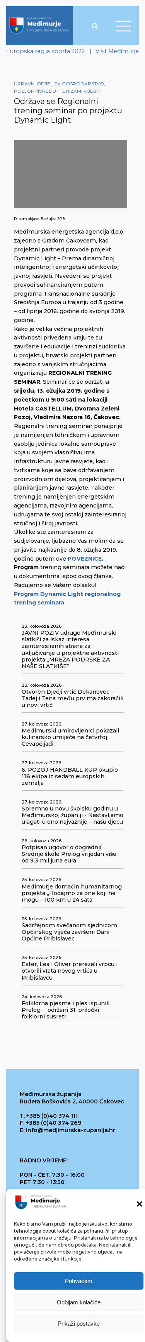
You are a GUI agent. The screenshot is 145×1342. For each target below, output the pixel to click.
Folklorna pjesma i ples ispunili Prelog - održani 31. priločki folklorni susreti (65, 1010)
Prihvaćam (78, 1281)
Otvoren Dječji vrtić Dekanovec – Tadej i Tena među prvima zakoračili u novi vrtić (72, 698)
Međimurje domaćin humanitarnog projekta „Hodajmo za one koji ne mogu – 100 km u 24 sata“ (72, 893)
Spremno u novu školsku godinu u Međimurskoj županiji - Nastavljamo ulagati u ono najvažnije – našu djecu (72, 815)
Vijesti (92, 91)
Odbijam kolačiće (79, 1302)
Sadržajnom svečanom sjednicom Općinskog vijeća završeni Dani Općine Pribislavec (69, 932)
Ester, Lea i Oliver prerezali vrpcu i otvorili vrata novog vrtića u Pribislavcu (70, 971)
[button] (139, 1204)
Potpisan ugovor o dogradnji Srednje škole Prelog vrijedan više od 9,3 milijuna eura (69, 854)
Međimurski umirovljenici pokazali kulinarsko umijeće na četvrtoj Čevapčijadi (70, 737)
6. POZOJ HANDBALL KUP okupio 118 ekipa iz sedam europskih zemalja (70, 776)
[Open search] (94, 25)
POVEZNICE (85, 558)
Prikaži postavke (79, 1323)
